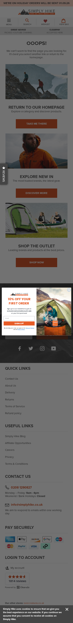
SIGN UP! (19, 323)
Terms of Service (30, 328)
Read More (22, 619)
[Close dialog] (68, 289)
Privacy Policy (21, 329)
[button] (4, 174)
